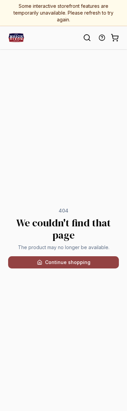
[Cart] (115, 38)
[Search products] (87, 38)
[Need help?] (102, 37)
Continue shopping (67, 262)
